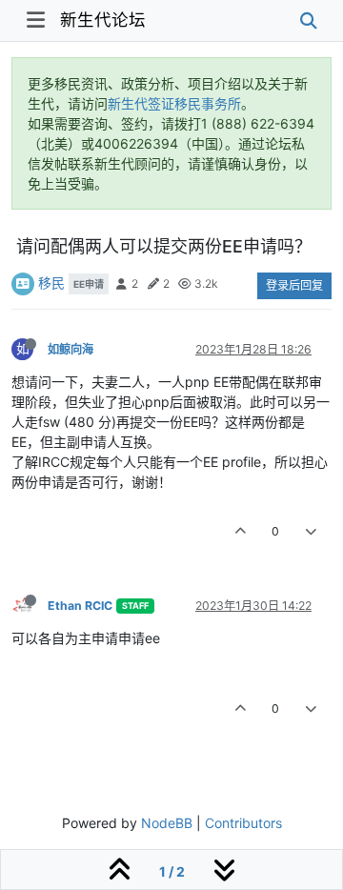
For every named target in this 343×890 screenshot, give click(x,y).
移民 (51, 282)
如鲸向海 (70, 349)
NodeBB (166, 823)
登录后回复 (294, 285)
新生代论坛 (103, 20)
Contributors (243, 823)
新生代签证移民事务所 (174, 103)
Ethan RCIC (80, 605)
